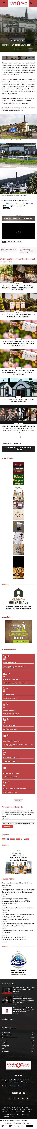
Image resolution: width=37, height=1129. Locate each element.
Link (32, 824)
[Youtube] (27, 1098)
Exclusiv (18, 339)
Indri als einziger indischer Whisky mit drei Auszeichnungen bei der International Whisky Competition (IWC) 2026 (16, 901)
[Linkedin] (18, 1098)
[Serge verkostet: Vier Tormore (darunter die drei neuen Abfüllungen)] (18, 387)
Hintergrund (15, 40)
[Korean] (24, 839)
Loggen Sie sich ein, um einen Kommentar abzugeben (18, 448)
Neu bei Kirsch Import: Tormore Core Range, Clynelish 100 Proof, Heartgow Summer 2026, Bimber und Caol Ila (18, 288)
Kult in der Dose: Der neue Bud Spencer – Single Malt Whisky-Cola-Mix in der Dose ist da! (24, 989)
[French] (9, 839)
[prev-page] (16, 437)
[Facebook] (9, 1098)
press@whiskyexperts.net (14, 1086)
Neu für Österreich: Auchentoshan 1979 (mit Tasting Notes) (26, 251)
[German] (3, 839)
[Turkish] (27, 839)
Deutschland (18, 283)
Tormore (19, 241)
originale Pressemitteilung (12, 108)
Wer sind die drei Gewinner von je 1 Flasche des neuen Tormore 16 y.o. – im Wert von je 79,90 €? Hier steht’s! (18, 343)
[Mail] (23, 1098)
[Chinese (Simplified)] (18, 839)
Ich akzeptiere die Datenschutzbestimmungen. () (18, 824)
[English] (6, 839)
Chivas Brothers (7, 79)
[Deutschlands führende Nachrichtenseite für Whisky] (18, 3)
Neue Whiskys (18, 312)
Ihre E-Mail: (5, 818)
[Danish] (12, 839)
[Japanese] (21, 839)
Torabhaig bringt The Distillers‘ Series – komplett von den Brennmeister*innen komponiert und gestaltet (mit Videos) (18, 892)
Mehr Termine (18, 800)
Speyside (22, 40)
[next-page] (20, 437)
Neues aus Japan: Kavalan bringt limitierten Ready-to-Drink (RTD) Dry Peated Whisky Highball (23, 1009)
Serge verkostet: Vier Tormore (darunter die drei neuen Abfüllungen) (18, 400)
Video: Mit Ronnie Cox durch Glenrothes (8, 250)
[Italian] (15, 839)
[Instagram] (14, 1098)
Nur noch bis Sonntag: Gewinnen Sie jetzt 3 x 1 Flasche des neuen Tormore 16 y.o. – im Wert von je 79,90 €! (18, 372)
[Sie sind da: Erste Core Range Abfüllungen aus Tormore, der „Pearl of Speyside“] (18, 302)
